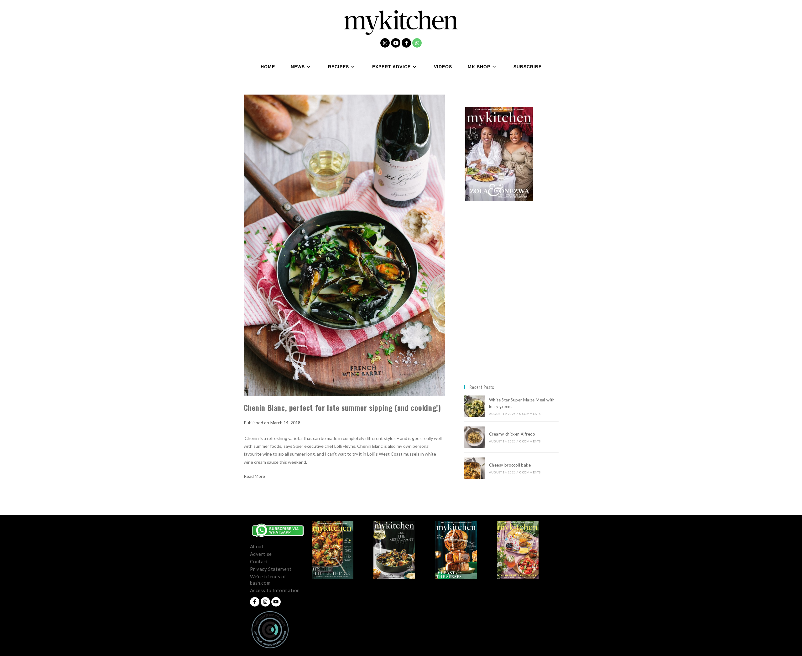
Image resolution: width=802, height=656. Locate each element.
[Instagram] (385, 43)
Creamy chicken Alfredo (512, 433)
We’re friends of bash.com (268, 580)
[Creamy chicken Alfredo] (474, 437)
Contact (259, 561)
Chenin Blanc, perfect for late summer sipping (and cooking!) (342, 407)
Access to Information (275, 590)
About (257, 546)
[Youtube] (395, 43)
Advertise (261, 554)
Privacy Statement (271, 569)
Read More (254, 476)
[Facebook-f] (406, 43)
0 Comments (529, 414)
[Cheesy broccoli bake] (474, 468)
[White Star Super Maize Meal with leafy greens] (474, 406)
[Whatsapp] (417, 43)
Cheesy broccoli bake (511, 464)
